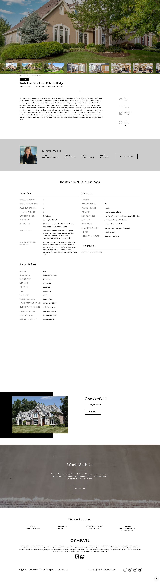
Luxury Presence (62, 570)
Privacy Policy (109, 570)
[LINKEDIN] (135, 570)
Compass (61, 546)
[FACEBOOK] (125, 570)
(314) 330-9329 (70, 157)
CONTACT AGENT (126, 156)
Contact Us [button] (80, 488)
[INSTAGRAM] (130, 570)
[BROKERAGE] (140, 570)
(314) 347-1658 (95, 528)
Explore (92, 412)
